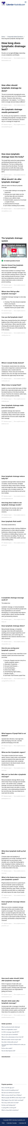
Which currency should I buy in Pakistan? (12, 1095)
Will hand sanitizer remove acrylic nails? (11, 1039)
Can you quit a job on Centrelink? (10, 1034)
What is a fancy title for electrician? (10, 1110)
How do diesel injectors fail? (8, 1050)
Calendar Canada (12, 1123)
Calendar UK (22, 1123)
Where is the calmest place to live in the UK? (12, 1037)
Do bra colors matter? (7, 1048)
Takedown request (7, 58)
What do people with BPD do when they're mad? (13, 1097)
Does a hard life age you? (8, 1087)
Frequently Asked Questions (15, 36)
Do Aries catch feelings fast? (8, 1105)
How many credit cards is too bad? (10, 1102)
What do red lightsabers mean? (9, 1029)
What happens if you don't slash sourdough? (12, 1100)
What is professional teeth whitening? (11, 1027)
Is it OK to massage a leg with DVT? (10, 1032)
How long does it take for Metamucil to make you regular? (14, 1045)
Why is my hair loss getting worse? (10, 1090)
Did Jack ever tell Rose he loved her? (11, 1092)
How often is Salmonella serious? (10, 1042)
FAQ (3, 1123)
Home (3, 36)
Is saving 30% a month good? (9, 1107)
